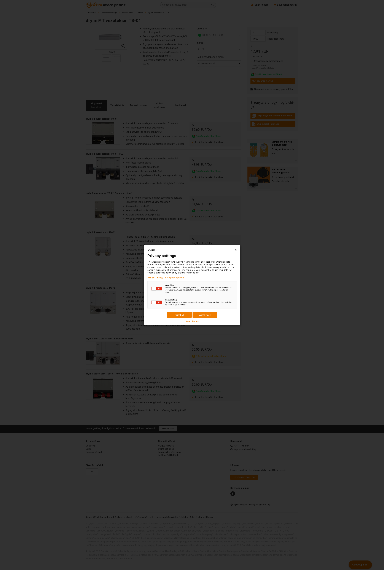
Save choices (192, 321)
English (151, 250)
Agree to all (204, 315)
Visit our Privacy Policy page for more (165, 277)
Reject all (179, 315)
